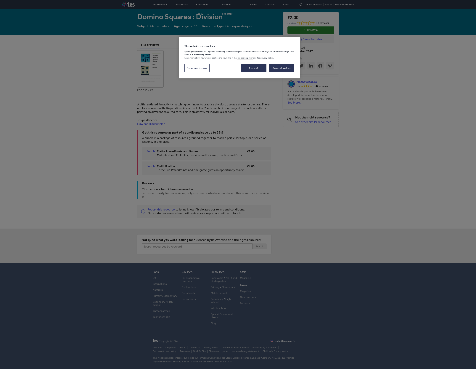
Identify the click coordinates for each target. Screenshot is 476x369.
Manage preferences (197, 67)
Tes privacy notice (265, 57)
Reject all (253, 67)
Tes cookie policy (245, 57)
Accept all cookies (281, 67)
